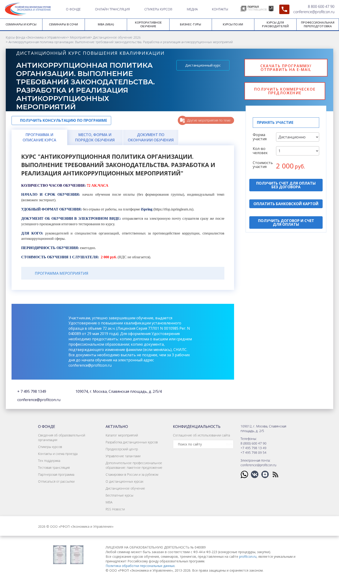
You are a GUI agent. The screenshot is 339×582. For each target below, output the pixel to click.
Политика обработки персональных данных (140, 566)
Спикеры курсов (50, 447)
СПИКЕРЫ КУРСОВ (158, 9)
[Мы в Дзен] (265, 474)
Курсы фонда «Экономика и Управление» (36, 37)
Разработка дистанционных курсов (132, 442)
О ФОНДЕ (73, 9)
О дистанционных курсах (124, 481)
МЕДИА (192, 9)
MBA (109, 502)
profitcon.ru (247, 556)
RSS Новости (115, 509)
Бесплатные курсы (119, 495)
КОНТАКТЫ (220, 9)
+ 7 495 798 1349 (31, 391)
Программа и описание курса (39, 137)
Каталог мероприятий (122, 435)
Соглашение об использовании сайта (201, 435)
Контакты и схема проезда (57, 453)
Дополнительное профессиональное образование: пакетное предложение (134, 465)
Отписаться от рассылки (56, 481)
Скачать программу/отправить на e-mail (286, 67)
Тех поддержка (49, 460)
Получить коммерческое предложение (284, 91)
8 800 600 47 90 (321, 6)
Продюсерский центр (122, 449)
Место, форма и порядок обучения (95, 137)
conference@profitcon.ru (313, 11)
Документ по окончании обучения (151, 137)
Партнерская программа (56, 474)
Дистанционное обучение (125, 488)
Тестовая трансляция (54, 467)
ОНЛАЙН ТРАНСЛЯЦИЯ (112, 9)
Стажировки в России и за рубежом (132, 474)
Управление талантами (123, 456)
